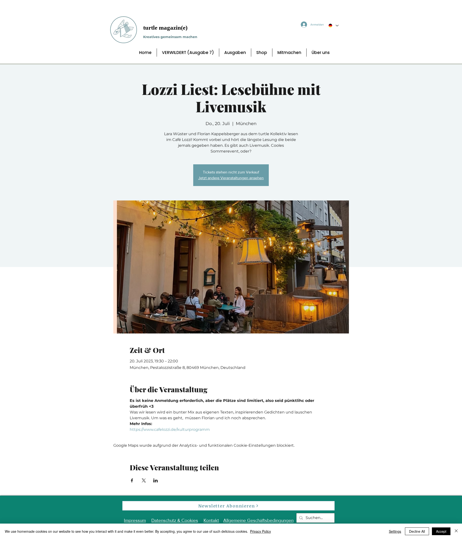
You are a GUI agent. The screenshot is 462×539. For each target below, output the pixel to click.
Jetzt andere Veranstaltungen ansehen (231, 178)
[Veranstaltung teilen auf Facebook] (132, 480)
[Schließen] (456, 531)
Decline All (417, 531)
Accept (441, 531)
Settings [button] (395, 531)
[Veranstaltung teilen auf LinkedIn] (155, 480)
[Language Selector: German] (333, 25)
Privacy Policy (260, 531)
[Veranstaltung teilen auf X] (143, 480)
